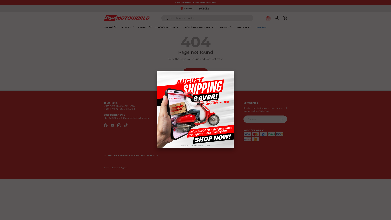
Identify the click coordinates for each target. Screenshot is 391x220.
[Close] (230, 74)
